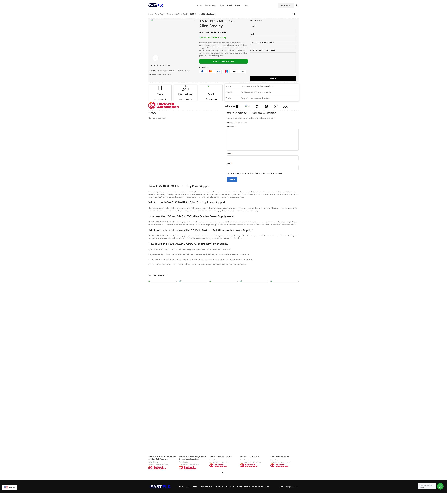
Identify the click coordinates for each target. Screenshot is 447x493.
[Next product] (297, 14)
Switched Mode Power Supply (177, 14)
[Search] (297, 5)
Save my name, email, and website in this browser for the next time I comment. (256, 173)
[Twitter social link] (160, 65)
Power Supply (160, 14)
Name (253, 26)
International (185, 94)
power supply (287, 208)
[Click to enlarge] (155, 58)
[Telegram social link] (169, 65)
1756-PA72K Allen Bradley (249, 457)
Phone (160, 94)
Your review (231, 126)
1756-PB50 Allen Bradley (279, 457)
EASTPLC (281, 486)
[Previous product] (293, 14)
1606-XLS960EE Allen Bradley (220, 457)
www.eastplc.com (268, 86)
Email (252, 34)
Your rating (231, 123)
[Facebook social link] (157, 65)
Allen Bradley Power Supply (161, 74)
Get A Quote (286, 5)
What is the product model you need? (263, 50)
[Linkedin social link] (166, 65)
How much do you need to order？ (262, 42)
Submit (273, 78)
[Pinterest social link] (163, 65)
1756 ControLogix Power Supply (250, 462)
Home (150, 14)
